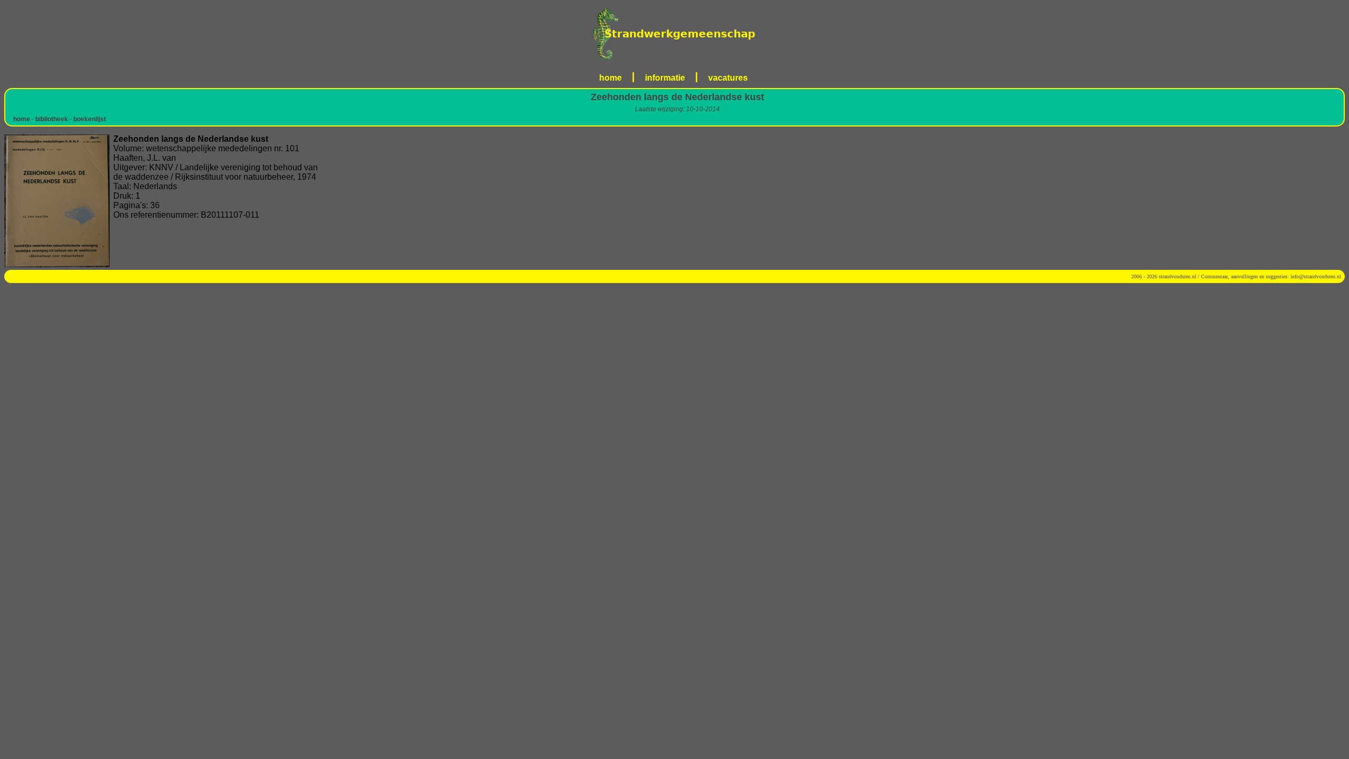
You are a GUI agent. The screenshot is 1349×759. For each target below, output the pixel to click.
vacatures (728, 77)
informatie (665, 77)
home (610, 77)
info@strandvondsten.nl (1316, 276)
